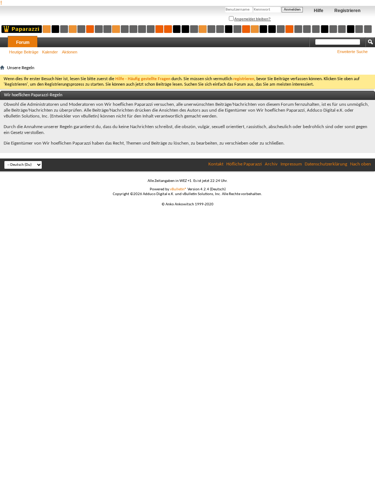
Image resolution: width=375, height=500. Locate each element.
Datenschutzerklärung (326, 164)
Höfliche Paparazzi (244, 164)
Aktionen (69, 52)
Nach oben (360, 164)
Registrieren (347, 10)
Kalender (50, 52)
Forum (23, 42)
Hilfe (318, 10)
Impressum (291, 164)
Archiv (271, 164)
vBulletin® (178, 189)
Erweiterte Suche (352, 51)
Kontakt (215, 164)
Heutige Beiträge (23, 52)
